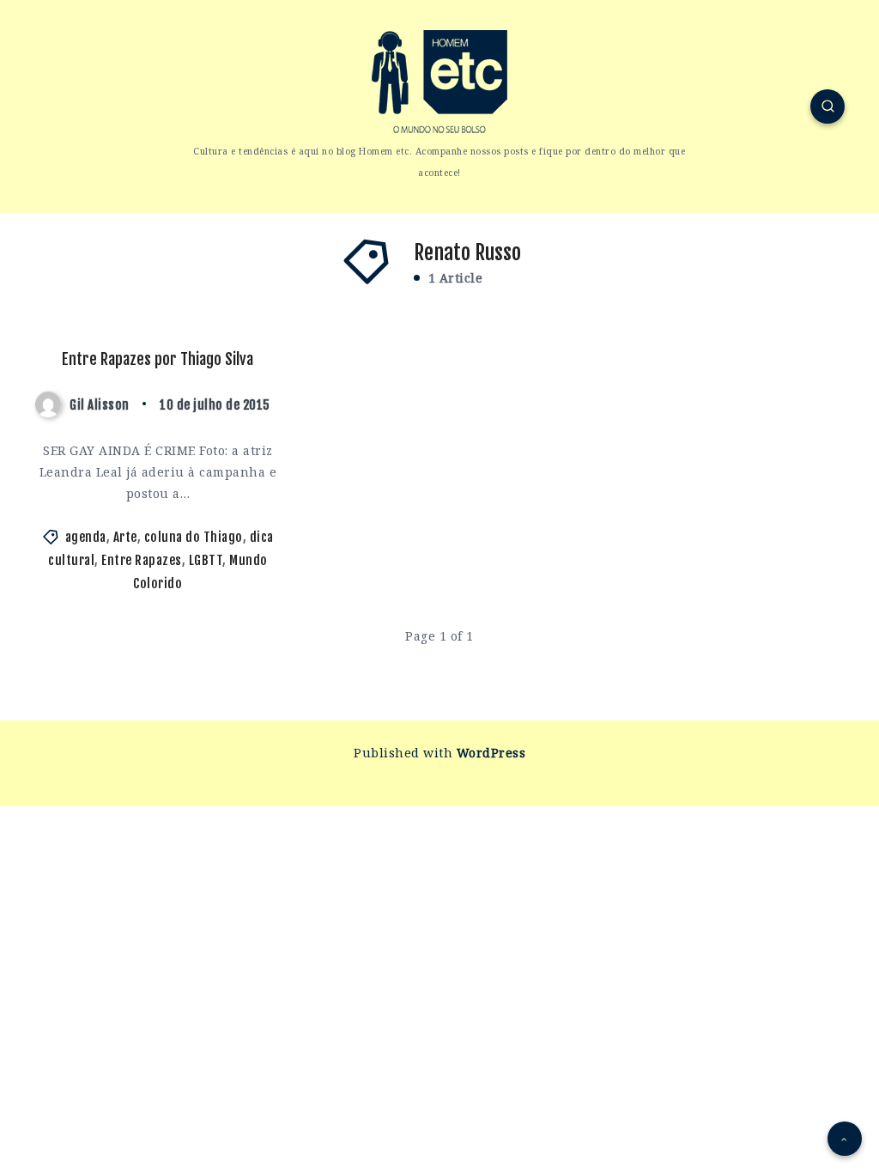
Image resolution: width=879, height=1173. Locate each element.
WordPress (491, 753)
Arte (125, 537)
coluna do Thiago (193, 537)
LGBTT (206, 560)
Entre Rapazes (141, 560)
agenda (85, 537)
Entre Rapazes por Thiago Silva (157, 358)
